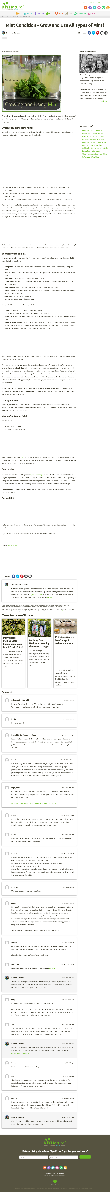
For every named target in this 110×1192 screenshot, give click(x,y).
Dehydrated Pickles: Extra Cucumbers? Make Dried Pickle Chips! (13, 642)
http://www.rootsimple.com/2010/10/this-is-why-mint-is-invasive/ (34, 803)
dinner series (12, 545)
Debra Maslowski (17, 978)
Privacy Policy (48, 1175)
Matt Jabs (15, 964)
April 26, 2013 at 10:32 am (67, 887)
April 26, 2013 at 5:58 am (68, 1098)
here (63, 611)
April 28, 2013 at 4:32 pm (68, 1024)
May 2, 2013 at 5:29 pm (68, 1063)
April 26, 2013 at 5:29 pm (68, 834)
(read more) (104, 101)
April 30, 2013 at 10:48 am (67, 719)
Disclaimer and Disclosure (59, 1175)
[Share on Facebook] (89, 33)
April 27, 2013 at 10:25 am (67, 760)
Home (3, 16)
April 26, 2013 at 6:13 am (68, 999)
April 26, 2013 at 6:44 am (68, 942)
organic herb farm (36, 594)
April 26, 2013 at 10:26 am (67, 964)
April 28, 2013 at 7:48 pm (68, 1043)
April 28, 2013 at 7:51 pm (68, 977)
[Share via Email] (101, 33)
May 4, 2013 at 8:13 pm (68, 1076)
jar (22, 457)
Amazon (50, 597)
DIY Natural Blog (8, 16)
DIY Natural (13, 5)
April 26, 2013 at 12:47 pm (67, 815)
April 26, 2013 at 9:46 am (68, 903)
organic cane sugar (36, 475)
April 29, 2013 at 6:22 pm (68, 735)
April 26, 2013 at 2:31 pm (68, 787)
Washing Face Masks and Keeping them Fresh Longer (39, 643)
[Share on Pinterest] (97, 33)
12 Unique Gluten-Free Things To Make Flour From (64, 640)
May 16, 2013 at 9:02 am (68, 700)
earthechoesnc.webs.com (20, 1053)
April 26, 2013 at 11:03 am (67, 853)
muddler (52, 968)
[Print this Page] (106, 33)
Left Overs (4, 38)
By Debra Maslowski (13, 33)
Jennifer (14, 1098)
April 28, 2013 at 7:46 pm (68, 1117)
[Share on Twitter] (93, 33)
